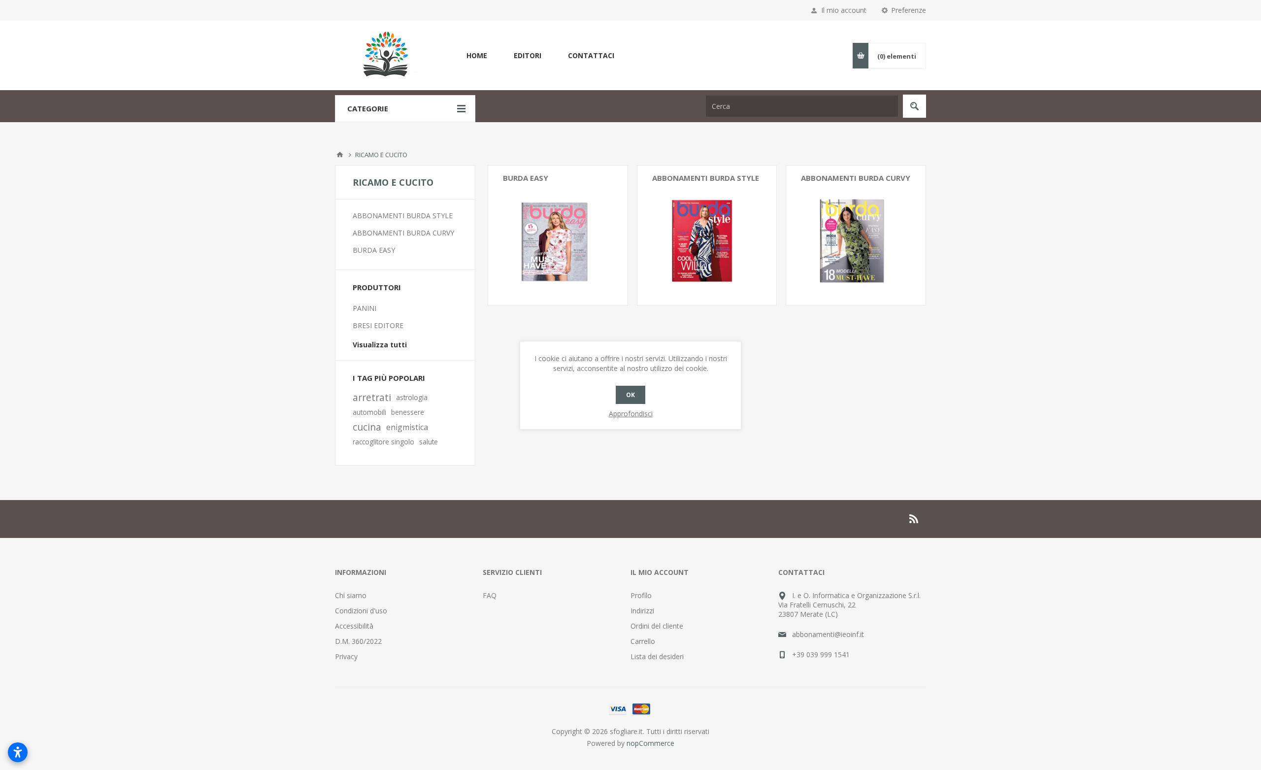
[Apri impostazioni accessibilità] (18, 752)
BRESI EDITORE (378, 325)
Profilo (641, 595)
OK (630, 395)
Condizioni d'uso (361, 610)
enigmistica (407, 427)
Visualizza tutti (380, 344)
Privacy (346, 656)
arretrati (372, 397)
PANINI (364, 308)
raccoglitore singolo (383, 441)
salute (428, 441)
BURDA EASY (525, 178)
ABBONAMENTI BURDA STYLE (705, 178)
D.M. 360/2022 (358, 641)
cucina (367, 427)
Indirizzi (642, 610)
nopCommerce (650, 743)
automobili (369, 412)
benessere (407, 412)
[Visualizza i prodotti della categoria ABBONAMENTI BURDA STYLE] (707, 235)
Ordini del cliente (656, 626)
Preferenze (908, 10)
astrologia (412, 397)
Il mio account (843, 10)
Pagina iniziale (340, 155)
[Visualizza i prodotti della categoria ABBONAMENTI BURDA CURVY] (856, 235)
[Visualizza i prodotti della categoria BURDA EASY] (558, 235)
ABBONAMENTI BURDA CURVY (855, 178)
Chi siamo (350, 595)
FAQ (490, 595)
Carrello (642, 641)
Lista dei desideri (657, 656)
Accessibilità (354, 626)
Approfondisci (631, 413)
